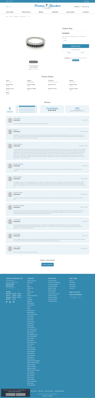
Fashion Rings (16, 16)
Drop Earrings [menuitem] (30, 383)
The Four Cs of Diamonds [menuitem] (54, 282)
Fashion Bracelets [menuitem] (31, 347)
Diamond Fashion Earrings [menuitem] (33, 362)
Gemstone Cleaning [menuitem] (52, 297)
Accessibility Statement (59, 391)
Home (7, 16)
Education (70, 12)
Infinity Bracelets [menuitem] (31, 353)
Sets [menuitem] (28, 284)
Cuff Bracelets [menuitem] (30, 316)
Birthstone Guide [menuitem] (52, 288)
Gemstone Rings (22, 16)
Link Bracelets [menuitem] (30, 319)
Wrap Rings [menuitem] (29, 299)
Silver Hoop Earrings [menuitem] (32, 329)
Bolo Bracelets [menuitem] (30, 340)
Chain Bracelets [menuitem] (30, 344)
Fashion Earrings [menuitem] (31, 359)
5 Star (17, 106)
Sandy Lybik (16, 118)
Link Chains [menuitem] (29, 346)
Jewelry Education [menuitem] (52, 280)
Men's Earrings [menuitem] (30, 377)
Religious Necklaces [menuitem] (31, 366)
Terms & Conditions (49, 391)
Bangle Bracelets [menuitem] (31, 312)
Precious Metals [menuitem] (52, 292)
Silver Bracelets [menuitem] (30, 333)
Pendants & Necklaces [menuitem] (32, 295)
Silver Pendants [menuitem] (30, 338)
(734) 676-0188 (33, 67)
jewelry (10, 16)
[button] (86, 1)
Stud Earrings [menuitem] (30, 325)
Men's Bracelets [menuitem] (30, 372)
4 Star (17, 107)
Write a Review (47, 265)
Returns (82, 52)
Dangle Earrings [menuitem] (30, 321)
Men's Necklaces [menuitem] (31, 374)
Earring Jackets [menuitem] (30, 310)
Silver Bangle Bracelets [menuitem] (32, 334)
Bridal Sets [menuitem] (29, 301)
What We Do (26, 12)
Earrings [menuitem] (29, 293)
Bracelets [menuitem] (29, 297)
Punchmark (50, 395)
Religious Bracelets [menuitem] (31, 368)
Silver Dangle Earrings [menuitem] (32, 314)
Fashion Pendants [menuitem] (31, 364)
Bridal (41, 12)
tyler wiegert (17, 247)
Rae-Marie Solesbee (18, 205)
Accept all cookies (21, 394)
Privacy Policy (41, 391)
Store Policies (72, 286)
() (36, 106)
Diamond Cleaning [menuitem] (52, 295)
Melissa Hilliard (17, 177)
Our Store (9, 12)
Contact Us (72, 288)
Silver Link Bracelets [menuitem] (31, 331)
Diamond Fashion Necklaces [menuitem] (33, 360)
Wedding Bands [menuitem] (30, 303)
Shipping (69, 52)
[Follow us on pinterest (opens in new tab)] (12, 1)
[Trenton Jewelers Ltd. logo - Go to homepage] (47, 7)
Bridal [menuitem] (28, 290)
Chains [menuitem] (28, 308)
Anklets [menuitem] (29, 286)
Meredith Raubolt (18, 164)
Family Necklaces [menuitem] (31, 351)
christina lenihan (17, 192)
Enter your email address (75, 294)
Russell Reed (16, 234)
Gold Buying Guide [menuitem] (52, 301)
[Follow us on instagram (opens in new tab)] (9, 1)
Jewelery (55, 12)
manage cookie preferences (14, 391)
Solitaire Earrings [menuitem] (31, 379)
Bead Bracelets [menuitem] (30, 357)
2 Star (17, 110)
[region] (33, 41)
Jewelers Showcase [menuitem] (31, 280)
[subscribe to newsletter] (79, 297)
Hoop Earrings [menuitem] (30, 323)
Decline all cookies (10, 394)
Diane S (15, 130)
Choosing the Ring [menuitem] (52, 286)
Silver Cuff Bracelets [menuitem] (31, 336)
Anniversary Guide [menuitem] (52, 299)
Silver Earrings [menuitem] (30, 318)
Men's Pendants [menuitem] (30, 375)
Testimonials (72, 284)
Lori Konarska (17, 220)
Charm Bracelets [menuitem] (31, 305)
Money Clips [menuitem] (30, 282)
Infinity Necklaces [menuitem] (31, 355)
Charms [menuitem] (29, 306)
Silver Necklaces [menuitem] (31, 327)
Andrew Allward (17, 144)
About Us (71, 280)
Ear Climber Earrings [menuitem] (32, 342)
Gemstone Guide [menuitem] (52, 290)
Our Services (72, 282)
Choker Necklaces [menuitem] (31, 385)
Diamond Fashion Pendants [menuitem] (33, 370)
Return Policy (33, 391)
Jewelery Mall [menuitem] (30, 288)
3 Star (17, 109)
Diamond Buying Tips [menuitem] (53, 284)
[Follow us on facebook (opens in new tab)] (7, 1)
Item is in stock (76, 60)
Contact (86, 12)
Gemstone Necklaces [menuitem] (32, 381)
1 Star (17, 112)
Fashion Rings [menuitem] (30, 292)
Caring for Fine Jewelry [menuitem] (53, 293)
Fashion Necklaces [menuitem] (31, 349)
